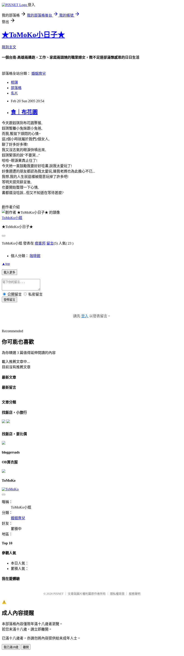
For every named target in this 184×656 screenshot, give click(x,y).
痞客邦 (40, 243)
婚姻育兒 (38, 73)
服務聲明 (134, 593)
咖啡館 (35, 256)
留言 (50, 243)
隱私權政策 (117, 593)
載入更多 (9, 272)
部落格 (16, 88)
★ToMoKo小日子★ (33, 35)
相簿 (14, 82)
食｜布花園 (24, 112)
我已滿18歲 (11, 647)
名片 (14, 93)
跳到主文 (9, 47)
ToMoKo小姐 (12, 218)
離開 (26, 647)
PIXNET (58, 593)
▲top (6, 264)
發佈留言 (9, 299)
